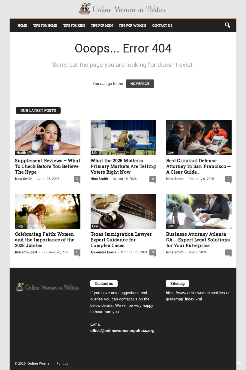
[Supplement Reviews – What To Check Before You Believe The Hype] (47, 137)
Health (21, 152)
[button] (227, 25)
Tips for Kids (74, 25)
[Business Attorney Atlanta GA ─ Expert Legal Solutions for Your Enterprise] (199, 211)
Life (94, 152)
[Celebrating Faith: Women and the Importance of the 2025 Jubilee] (47, 211)
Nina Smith (23, 179)
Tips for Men (102, 25)
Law (171, 152)
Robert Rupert (26, 252)
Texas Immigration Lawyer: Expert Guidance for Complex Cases (121, 239)
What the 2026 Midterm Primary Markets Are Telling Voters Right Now (123, 166)
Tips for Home (45, 25)
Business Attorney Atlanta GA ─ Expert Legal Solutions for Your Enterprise (198, 239)
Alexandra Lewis (103, 252)
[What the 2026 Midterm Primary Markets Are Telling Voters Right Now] (123, 137)
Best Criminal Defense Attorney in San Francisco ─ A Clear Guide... (198, 166)
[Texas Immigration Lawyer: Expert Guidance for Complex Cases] (123, 211)
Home (22, 25)
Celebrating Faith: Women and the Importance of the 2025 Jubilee (44, 239)
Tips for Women (132, 25)
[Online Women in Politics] (123, 9)
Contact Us (162, 25)
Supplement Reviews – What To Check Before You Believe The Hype (47, 166)
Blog (19, 226)
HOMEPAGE (139, 83)
